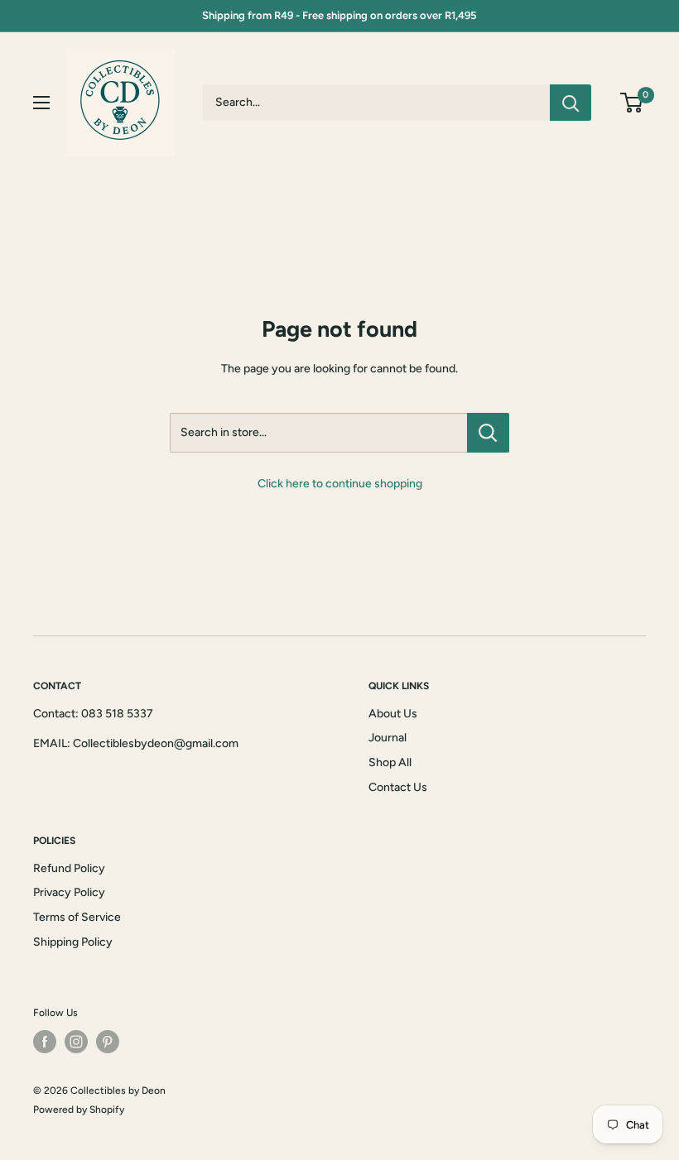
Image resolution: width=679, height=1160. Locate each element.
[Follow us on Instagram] (76, 1041)
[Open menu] (41, 102)
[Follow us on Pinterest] (107, 1041)
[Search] (570, 102)
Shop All (390, 762)
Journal (387, 738)
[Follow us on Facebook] (44, 1041)
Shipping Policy (73, 942)
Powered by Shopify (78, 1109)
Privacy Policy (69, 892)
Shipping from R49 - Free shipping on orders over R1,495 (339, 15)
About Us (392, 714)
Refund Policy (69, 868)
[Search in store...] (488, 433)
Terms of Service (77, 917)
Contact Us (397, 787)
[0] (632, 103)
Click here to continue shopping (340, 484)
